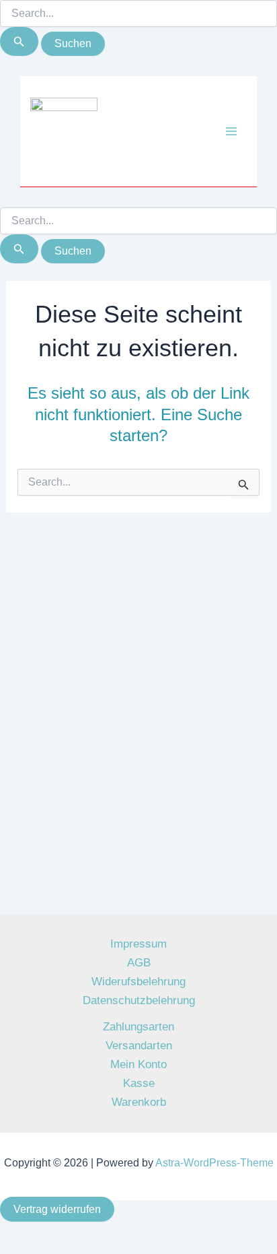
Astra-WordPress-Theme (214, 1162)
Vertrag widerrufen (57, 1209)
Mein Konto (138, 1064)
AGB (139, 962)
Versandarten (139, 1045)
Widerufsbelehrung (138, 981)
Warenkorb (139, 1102)
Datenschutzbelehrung (139, 1000)
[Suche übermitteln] (19, 41)
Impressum (138, 943)
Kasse (139, 1083)
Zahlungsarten (138, 1026)
